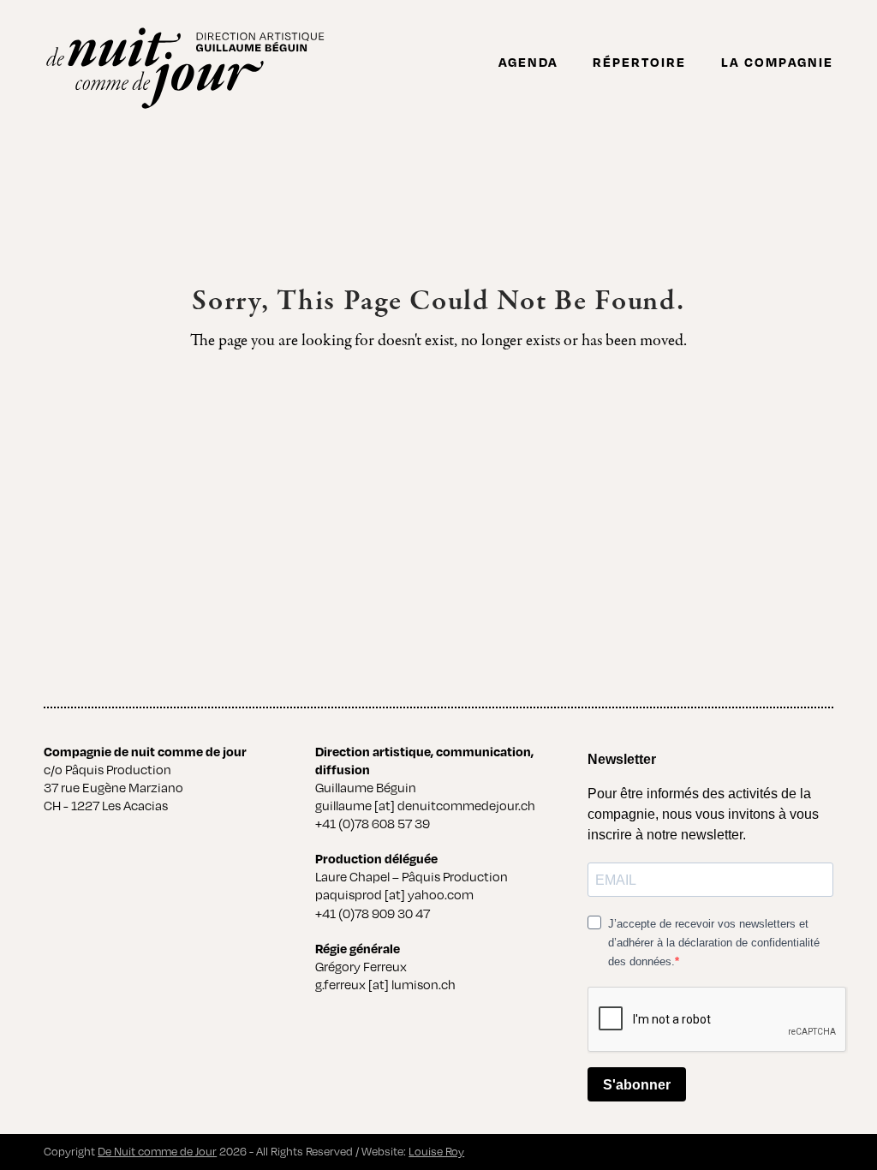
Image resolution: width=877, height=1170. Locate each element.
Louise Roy (436, 1151)
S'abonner (637, 1084)
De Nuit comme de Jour (157, 1151)
